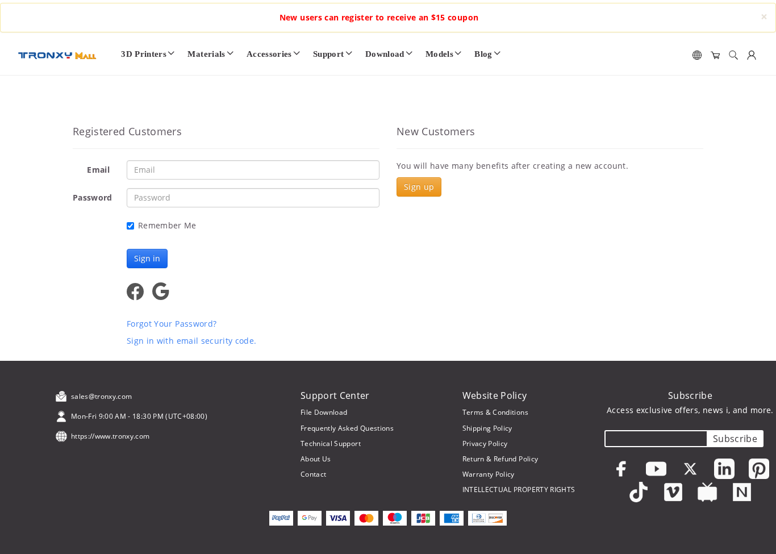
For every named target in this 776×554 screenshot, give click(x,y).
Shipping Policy (487, 428)
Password (92, 197)
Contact (313, 474)
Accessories (269, 53)
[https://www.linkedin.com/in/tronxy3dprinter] (724, 469)
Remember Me (167, 225)
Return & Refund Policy (500, 459)
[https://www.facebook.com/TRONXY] (621, 469)
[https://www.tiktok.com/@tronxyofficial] (638, 492)
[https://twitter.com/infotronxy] (690, 469)
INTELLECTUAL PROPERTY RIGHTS (518, 489)
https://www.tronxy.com (110, 436)
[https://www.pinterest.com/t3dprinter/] (759, 469)
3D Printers (143, 53)
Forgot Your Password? (171, 323)
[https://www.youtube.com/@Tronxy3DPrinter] (656, 469)
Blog (483, 53)
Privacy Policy (485, 443)
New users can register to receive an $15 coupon (378, 17)
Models (439, 53)
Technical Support (331, 443)
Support (328, 53)
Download (384, 53)
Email (98, 169)
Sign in (147, 258)
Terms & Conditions (495, 412)
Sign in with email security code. (192, 340)
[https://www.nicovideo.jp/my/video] (707, 492)
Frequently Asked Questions (347, 428)
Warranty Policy (488, 474)
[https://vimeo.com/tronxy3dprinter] (673, 492)
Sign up (419, 186)
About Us (316, 459)
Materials (206, 53)
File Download (324, 412)
